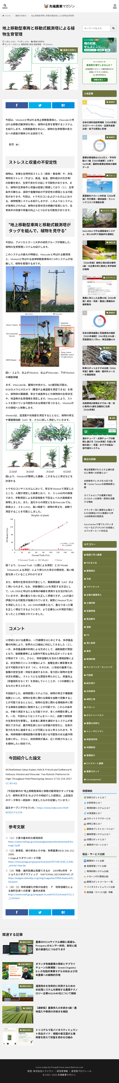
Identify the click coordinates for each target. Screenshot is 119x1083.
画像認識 (25, 44)
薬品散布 (90, 619)
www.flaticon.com (74, 1067)
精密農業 (37, 44)
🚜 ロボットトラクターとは (97, 818)
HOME (8, 16)
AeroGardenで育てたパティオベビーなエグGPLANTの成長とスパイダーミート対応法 (99, 527)
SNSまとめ (91, 562)
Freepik (55, 1067)
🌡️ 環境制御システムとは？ (97, 808)
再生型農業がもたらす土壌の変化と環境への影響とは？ (99, 471)
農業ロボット (110, 348)
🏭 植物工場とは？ (93, 823)
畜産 (88, 651)
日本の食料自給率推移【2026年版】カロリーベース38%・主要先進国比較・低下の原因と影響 (99, 125)
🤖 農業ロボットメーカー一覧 (98, 881)
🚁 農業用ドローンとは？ (96, 844)
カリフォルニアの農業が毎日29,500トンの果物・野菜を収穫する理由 (99, 498)
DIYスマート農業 (109, 211)
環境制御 (90, 659)
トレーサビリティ (95, 731)
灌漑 (113, 418)
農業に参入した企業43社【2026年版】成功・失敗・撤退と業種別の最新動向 (99, 301)
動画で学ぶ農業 (94, 554)
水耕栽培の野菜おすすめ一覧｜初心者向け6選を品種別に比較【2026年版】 (98, 406)
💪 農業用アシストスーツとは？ (99, 829)
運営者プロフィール (81, 1071)
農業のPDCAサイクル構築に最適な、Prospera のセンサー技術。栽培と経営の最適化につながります (56, 945)
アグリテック (110, 278)
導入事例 (90, 643)
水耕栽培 (112, 383)
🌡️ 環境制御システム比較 (96, 871)
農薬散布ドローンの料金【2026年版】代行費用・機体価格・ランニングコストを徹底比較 (98, 199)
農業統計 (112, 102)
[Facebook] (17, 105)
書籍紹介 (90, 755)
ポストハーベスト (95, 715)
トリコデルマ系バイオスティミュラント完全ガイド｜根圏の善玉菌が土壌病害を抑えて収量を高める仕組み (57, 1033)
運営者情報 (62, 1071)
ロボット (16, 44)
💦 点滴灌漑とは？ (93, 813)
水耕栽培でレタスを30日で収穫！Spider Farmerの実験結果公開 (99, 484)
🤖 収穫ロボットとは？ (95, 839)
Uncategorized (93, 779)
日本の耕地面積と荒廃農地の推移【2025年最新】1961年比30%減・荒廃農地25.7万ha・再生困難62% (99, 336)
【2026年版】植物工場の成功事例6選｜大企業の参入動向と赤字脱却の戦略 (99, 266)
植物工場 (112, 242)
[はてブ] (63, 105)
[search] (113, 28)
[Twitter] (40, 105)
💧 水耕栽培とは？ (93, 802)
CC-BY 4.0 (11, 783)
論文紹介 (90, 683)
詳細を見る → (99, 80)
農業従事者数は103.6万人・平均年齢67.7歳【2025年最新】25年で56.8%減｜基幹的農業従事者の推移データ (99, 162)
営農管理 (29, 1008)
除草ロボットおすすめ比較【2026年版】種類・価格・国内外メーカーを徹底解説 (99, 371)
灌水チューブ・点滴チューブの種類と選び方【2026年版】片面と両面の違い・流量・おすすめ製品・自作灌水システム (99, 443)
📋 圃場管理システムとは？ (97, 834)
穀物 (31, 44)
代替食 (89, 675)
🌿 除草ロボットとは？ (95, 797)
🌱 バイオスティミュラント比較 (99, 887)
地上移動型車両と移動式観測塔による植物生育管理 (52, 16)
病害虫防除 (91, 739)
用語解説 (90, 747)
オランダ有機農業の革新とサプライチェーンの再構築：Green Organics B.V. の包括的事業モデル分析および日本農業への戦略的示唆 (56, 969)
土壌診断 (90, 603)
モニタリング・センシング (99, 667)
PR (87, 635)
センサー (8, 44)
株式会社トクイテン (43, 1071)
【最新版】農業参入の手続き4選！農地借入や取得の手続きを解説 (56, 1009)
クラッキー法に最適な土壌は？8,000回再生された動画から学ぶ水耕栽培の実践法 (99, 513)
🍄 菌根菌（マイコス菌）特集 (98, 892)
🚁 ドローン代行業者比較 (96, 876)
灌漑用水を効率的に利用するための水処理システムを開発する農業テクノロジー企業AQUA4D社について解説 (57, 989)
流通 (88, 578)
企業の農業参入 (26, 964)
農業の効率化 (20, 16)
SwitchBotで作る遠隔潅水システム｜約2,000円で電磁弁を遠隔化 (98, 232)
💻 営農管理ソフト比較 (95, 866)
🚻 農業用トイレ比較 (94, 860)
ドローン (112, 175)
